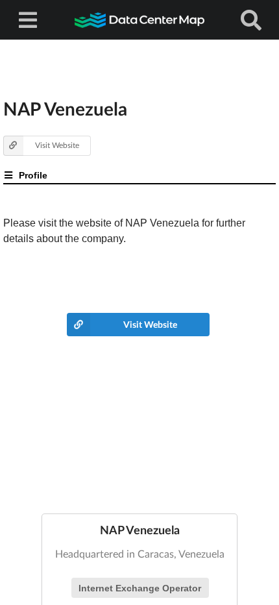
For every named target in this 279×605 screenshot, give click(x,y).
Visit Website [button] (57, 145)
